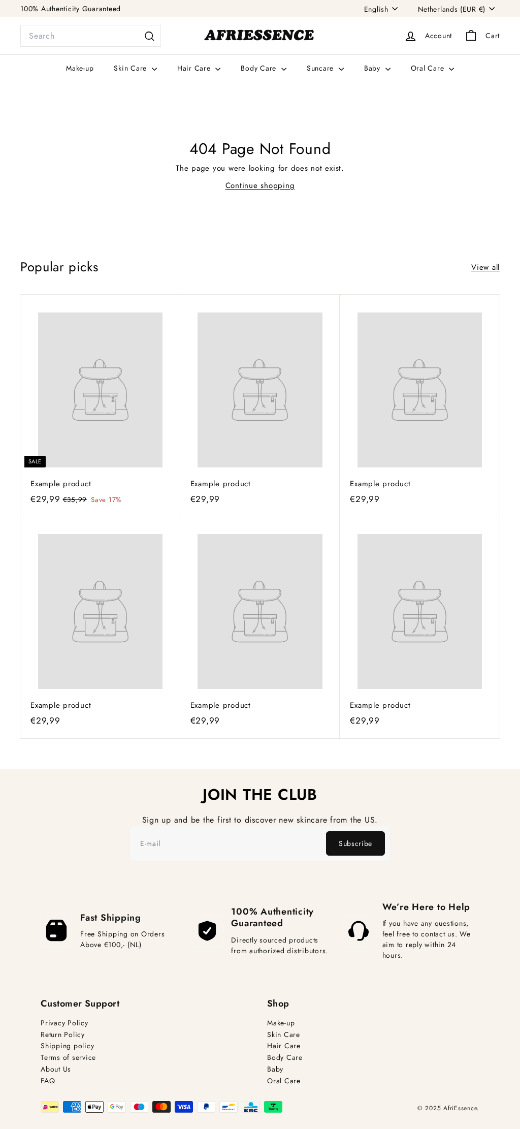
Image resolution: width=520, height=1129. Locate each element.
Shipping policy (67, 1046)
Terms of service (68, 1057)
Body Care (260, 68)
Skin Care (131, 68)
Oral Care (429, 68)
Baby (373, 68)
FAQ (48, 1081)
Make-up (79, 68)
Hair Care (195, 68)
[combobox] (90, 36)
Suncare (321, 68)
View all (485, 267)
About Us (56, 1069)
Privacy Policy (64, 1023)
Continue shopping (260, 185)
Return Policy (63, 1035)
